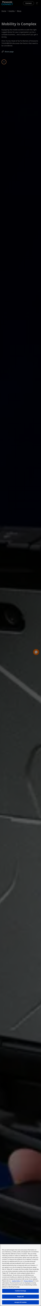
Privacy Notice (28, 1281)
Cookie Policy (16, 1281)
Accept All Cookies (20, 1302)
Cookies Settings (20, 1291)
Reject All (20, 1296)
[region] (20, 1275)
